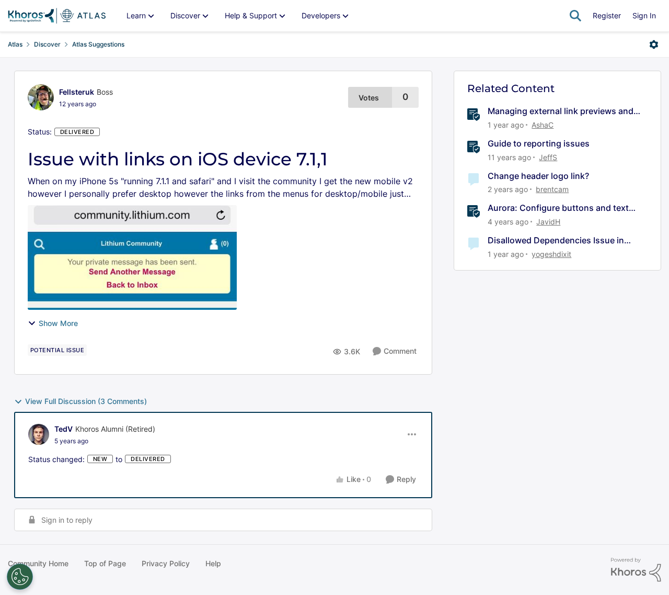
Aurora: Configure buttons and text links (558, 208)
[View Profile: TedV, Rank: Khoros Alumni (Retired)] (38, 434)
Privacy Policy (166, 563)
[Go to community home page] (57, 16)
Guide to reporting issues (539, 143)
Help (213, 563)
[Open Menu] (654, 44)
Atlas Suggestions (98, 44)
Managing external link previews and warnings (560, 111)
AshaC (542, 124)
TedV (63, 428)
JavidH (548, 221)
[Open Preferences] (20, 577)
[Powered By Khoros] (636, 570)
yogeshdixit (551, 254)
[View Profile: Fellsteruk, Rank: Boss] (41, 97)
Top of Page (105, 563)
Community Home (38, 563)
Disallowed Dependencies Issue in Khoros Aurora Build (556, 240)
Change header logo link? (538, 176)
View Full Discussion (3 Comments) (86, 401)
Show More (58, 323)
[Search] (575, 15)
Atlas (15, 44)
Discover (47, 44)
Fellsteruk (76, 91)
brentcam (552, 189)
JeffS (548, 157)
